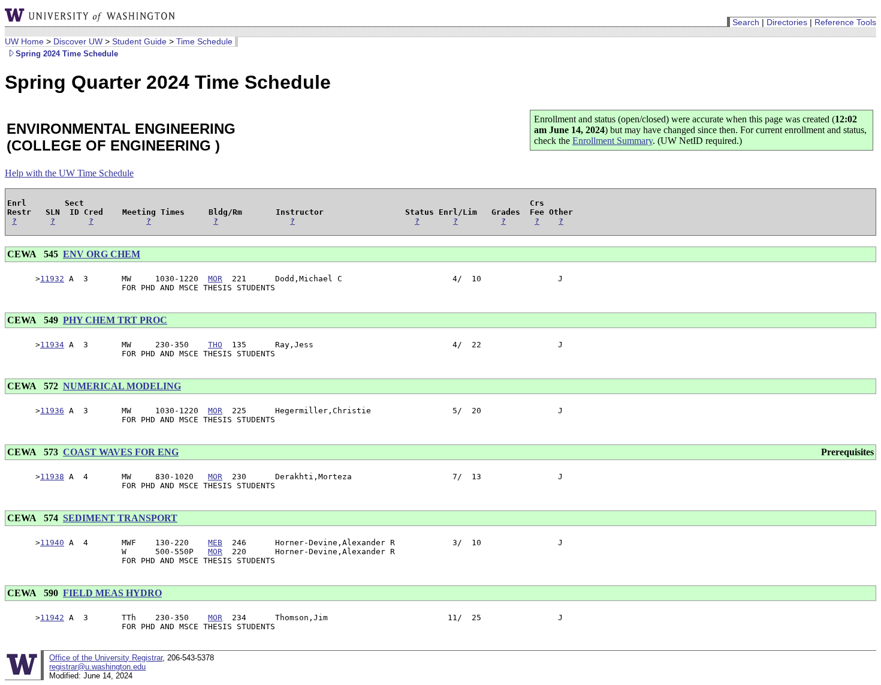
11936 (52, 410)
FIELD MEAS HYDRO (112, 593)
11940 (52, 542)
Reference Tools (845, 22)
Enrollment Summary (612, 141)
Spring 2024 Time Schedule (67, 53)
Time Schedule (204, 41)
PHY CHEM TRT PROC (115, 320)
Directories (787, 22)
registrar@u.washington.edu (97, 666)
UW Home (24, 41)
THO (215, 344)
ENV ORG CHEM (101, 254)
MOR (215, 278)
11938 (52, 476)
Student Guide (139, 41)
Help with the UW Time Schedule (69, 173)
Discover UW (77, 41)
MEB (215, 542)
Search (745, 22)
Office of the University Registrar (105, 657)
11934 (52, 344)
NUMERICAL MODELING (122, 386)
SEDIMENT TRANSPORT (120, 518)
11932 (52, 278)
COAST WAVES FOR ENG (121, 452)
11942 (52, 617)
